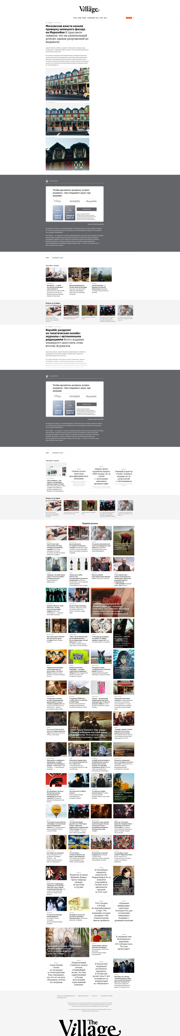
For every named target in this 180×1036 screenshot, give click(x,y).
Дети (105, 17)
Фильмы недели (72, 634)
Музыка (48, 665)
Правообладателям (83, 995)
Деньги (48, 820)
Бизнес (84, 17)
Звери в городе (95, 665)
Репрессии (49, 789)
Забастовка (71, 696)
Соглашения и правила (106, 995)
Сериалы (49, 572)
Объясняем (116, 541)
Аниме (115, 665)
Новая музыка (117, 634)
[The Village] (90, 10)
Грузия (70, 758)
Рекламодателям (62, 997)
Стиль (101, 17)
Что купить (94, 572)
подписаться (87, 209)
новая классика (50, 603)
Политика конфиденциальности (66, 995)
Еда (97, 17)
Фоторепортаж (73, 727)
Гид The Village (50, 478)
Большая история (96, 601)
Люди (79, 17)
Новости (51, 22)
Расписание (71, 789)
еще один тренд (118, 789)
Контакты (94, 995)
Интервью (94, 283)
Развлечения (91, 17)
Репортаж (49, 542)
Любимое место (50, 283)
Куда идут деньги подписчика (96, 224)
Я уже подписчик (53, 180)
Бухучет (71, 572)
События (94, 943)
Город (75, 17)
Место (70, 283)
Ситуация (71, 665)
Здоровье (94, 542)
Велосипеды (94, 758)
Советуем (94, 634)
